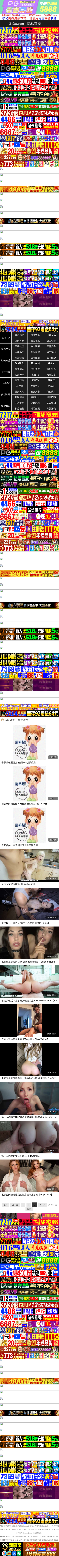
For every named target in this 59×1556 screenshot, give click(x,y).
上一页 (15, 1205)
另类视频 (51, 352)
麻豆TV (35, 380)
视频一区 (5, 338)
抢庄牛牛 (35, 369)
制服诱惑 (51, 397)
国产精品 (19, 335)
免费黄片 (51, 391)
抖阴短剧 (35, 408)
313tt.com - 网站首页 (25, 23)
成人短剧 (51, 403)
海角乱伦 (35, 397)
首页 (5, 1205)
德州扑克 (51, 369)
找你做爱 (51, 358)
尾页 (29, 1209)
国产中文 (19, 403)
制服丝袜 (35, 352)
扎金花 (35, 374)
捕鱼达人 (19, 369)
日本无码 (51, 335)
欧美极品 (35, 341)
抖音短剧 (19, 380)
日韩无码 (51, 408)
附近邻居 (19, 358)
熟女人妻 (35, 391)
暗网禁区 (19, 397)
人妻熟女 (19, 352)
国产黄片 (19, 391)
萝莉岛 (51, 386)
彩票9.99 (19, 374)
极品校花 (19, 408)
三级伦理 (19, 346)
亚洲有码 (19, 341)
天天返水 (51, 374)
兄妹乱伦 (35, 403)
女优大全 (35, 386)
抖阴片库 (5, 394)
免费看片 (5, 406)
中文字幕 (35, 346)
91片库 (19, 386)
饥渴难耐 (35, 358)
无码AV (6, 383)
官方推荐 (5, 372)
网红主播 (35, 335)
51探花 (51, 380)
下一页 (42, 1205)
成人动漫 (51, 341)
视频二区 (5, 349)
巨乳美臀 (51, 346)
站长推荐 (5, 360)
